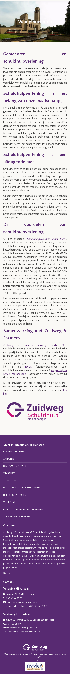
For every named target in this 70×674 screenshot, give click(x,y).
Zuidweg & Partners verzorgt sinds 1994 (35, 345)
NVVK (28, 366)
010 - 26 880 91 (13, 624)
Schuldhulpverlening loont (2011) (46, 238)
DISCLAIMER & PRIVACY (14, 466)
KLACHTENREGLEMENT (14, 451)
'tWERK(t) (36, 657)
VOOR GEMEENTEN (12, 502)
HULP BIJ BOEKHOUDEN (14, 495)
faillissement (39, 552)
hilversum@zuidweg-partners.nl (21, 602)
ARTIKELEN (8, 459)
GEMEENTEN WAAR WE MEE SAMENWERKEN (25, 509)
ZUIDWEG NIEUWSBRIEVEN (16, 516)
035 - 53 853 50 (14, 598)
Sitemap (6, 573)
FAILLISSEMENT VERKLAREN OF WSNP (21, 488)
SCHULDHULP (10, 480)
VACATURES (9, 473)
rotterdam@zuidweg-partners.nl (22, 628)
